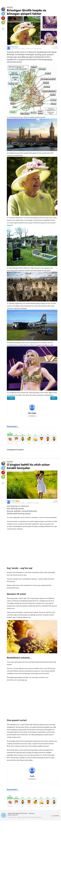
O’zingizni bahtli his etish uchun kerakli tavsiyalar (28, 466)
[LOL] (54, 439)
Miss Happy (14, 46)
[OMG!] (35, 439)
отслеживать (32, 415)
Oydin (13, 501)
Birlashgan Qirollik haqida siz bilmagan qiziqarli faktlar (26, 12)
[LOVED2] (48, 439)
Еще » (54, 398)
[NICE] (22, 439)
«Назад (10, 398)
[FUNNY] (41, 439)
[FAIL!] (16, 439)
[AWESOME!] (10, 439)
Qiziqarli (9, 7)
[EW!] (29, 439)
